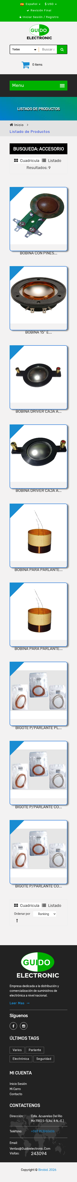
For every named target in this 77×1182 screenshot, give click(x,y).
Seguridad (43, 1059)
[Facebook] (13, 1026)
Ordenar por (22, 914)
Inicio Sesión (18, 1084)
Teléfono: (16, 1131)
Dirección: (17, 1116)
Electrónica (21, 1059)
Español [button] (31, 4)
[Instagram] (23, 1026)
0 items (37, 65)
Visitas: (14, 1153)
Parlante (35, 1050)
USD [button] (51, 4)
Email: (14, 1143)
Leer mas (17, 1003)
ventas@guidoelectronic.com (30, 1149)
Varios (17, 1050)
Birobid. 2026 (47, 1170)
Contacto (16, 1094)
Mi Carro (15, 1089)
